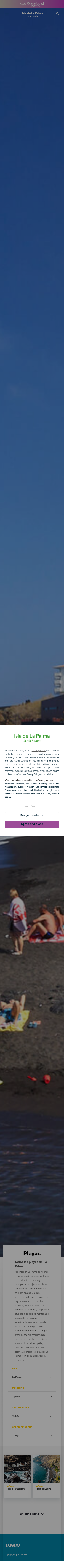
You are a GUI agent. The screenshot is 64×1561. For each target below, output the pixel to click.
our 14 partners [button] (39, 751)
